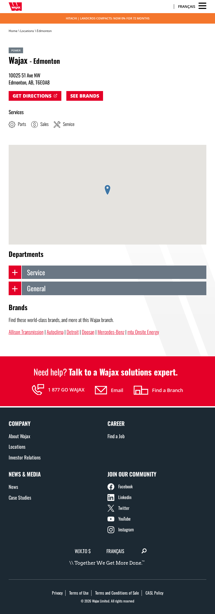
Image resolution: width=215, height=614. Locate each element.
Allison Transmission (26, 332)
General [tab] (36, 288)
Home (13, 31)
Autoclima (55, 332)
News (13, 486)
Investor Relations (25, 457)
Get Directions (32, 96)
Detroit (73, 332)
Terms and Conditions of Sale (117, 593)
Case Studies (20, 497)
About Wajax (19, 436)
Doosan (88, 332)
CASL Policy (154, 593)
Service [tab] (36, 272)
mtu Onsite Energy (143, 332)
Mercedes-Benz (111, 332)
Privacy (57, 593)
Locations (27, 31)
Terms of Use (79, 593)
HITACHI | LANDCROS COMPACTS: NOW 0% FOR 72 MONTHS (107, 18)
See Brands (84, 96)
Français (186, 6)
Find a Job (116, 436)
